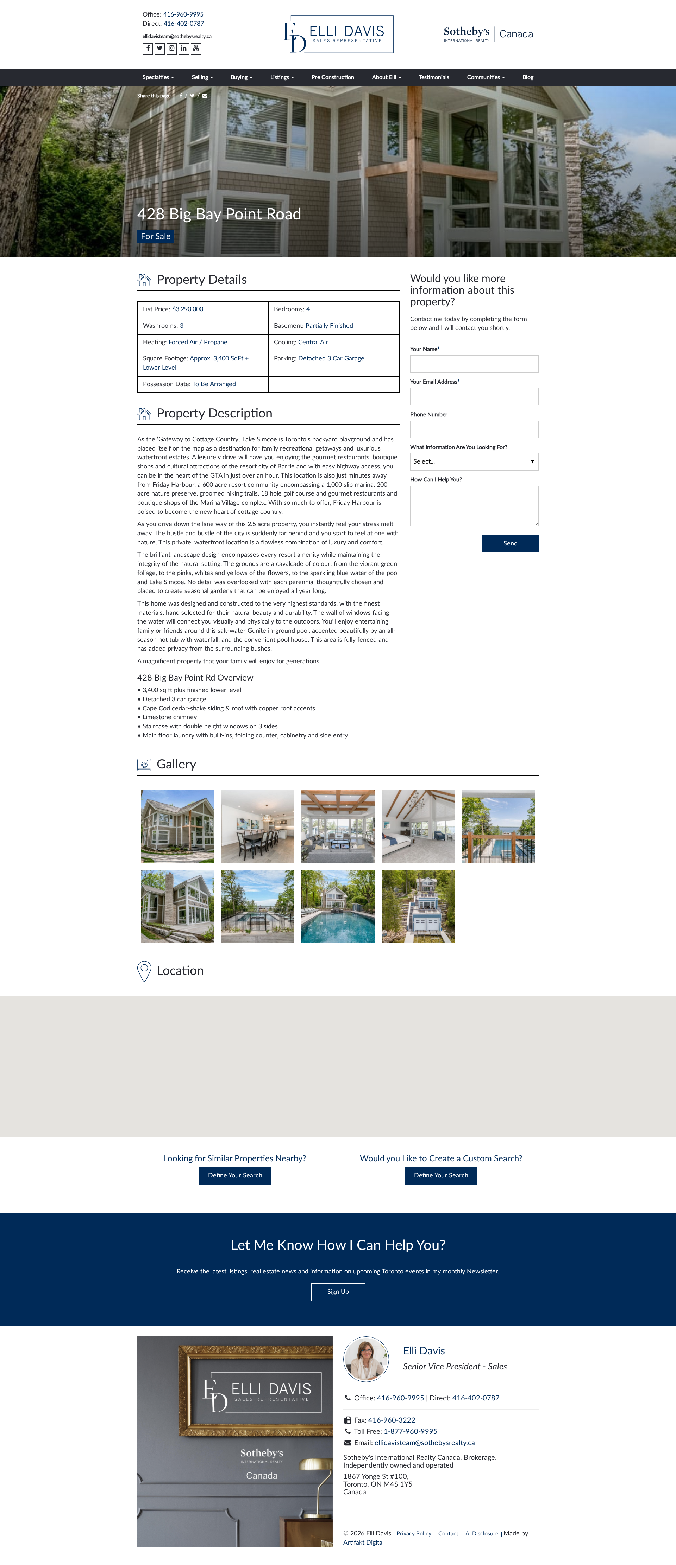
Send (510, 544)
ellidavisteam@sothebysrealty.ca (177, 36)
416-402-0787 (184, 24)
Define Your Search (235, 1176)
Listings (280, 77)
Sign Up (338, 1292)
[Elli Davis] (338, 34)
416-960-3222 (391, 1420)
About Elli (385, 77)
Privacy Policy (413, 1534)
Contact (448, 1534)
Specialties (156, 77)
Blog (527, 77)
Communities (484, 77)
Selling (200, 77)
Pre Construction (333, 77)
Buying (240, 77)
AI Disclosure (481, 1534)
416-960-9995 (183, 15)
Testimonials (434, 77)
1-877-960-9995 (411, 1431)
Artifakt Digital (363, 1543)
